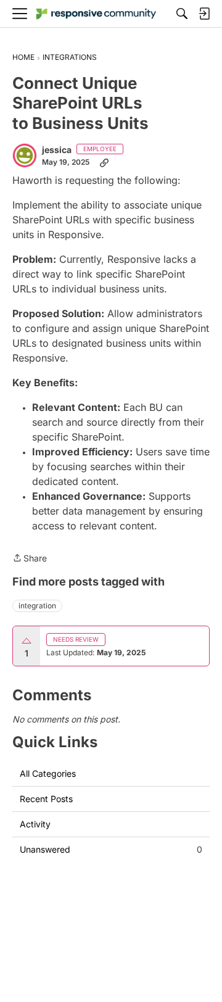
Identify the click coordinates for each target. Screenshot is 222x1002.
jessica (57, 149)
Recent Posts (46, 798)
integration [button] (37, 605)
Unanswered (111, 849)
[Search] (182, 13)
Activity (35, 824)
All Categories (48, 773)
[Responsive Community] (96, 14)
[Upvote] (26, 641)
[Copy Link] (104, 162)
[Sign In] (204, 13)
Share (29, 559)
